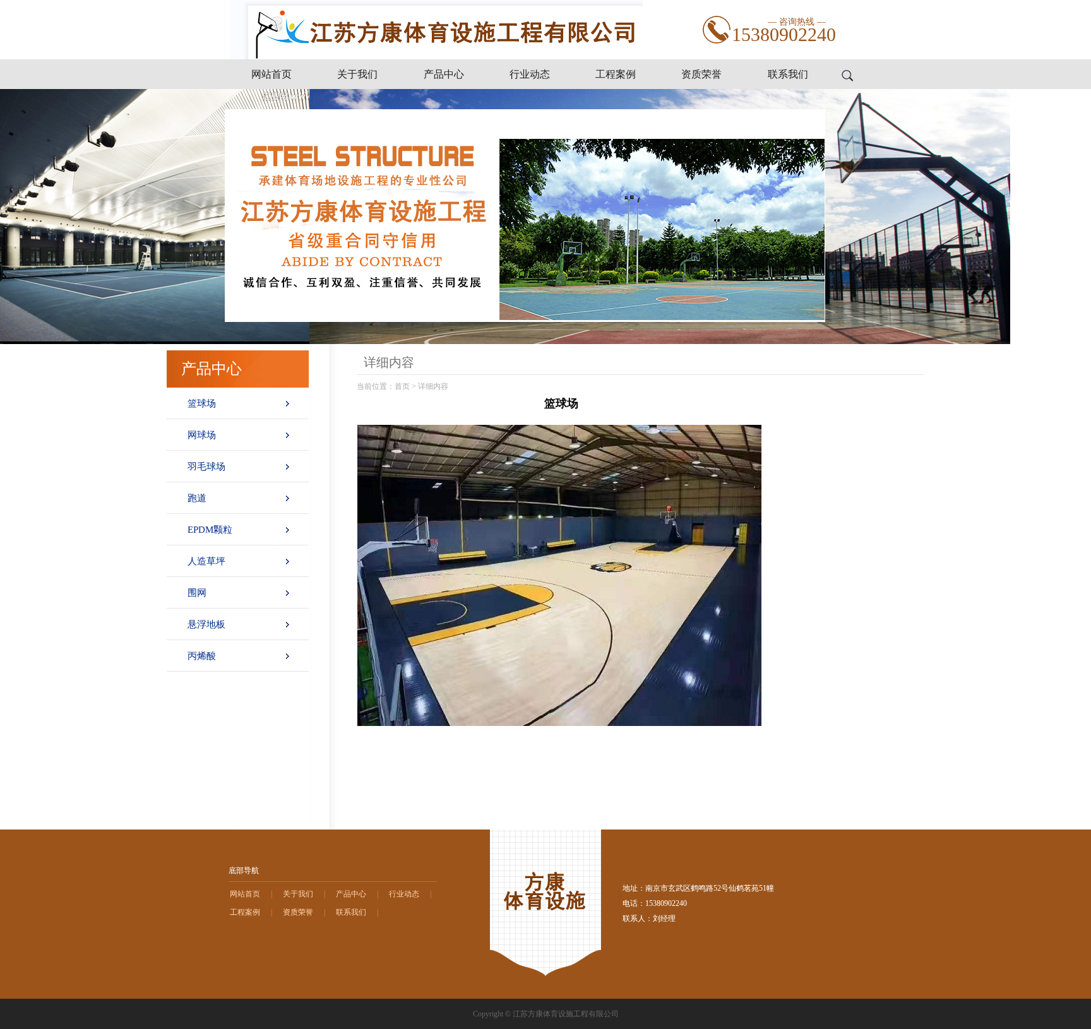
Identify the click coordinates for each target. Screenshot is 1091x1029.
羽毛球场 (206, 466)
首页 (402, 386)
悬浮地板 (206, 624)
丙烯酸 (202, 656)
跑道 (197, 498)
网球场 (202, 435)
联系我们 (788, 74)
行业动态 (530, 74)
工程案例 (615, 74)
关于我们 (357, 74)
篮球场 (202, 403)
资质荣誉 (701, 74)
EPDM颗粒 (210, 530)
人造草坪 (206, 561)
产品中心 (444, 74)
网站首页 (271, 74)
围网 (197, 593)
